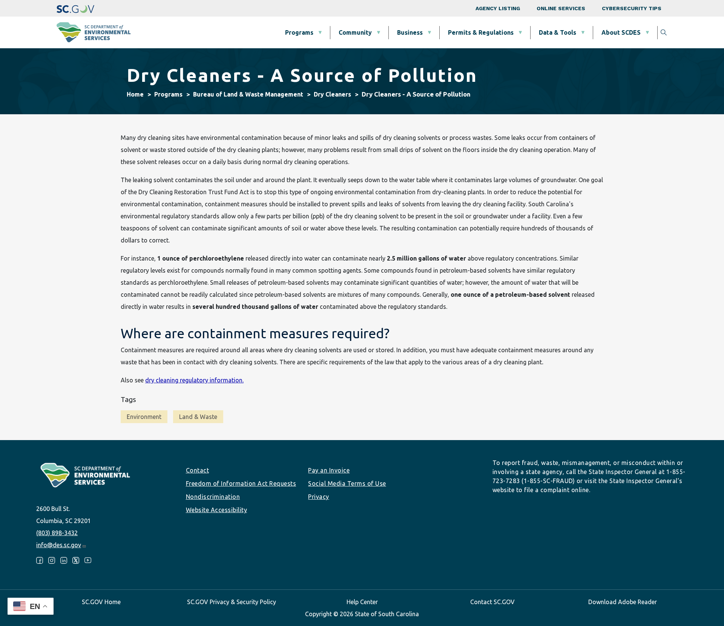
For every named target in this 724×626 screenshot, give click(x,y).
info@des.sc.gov (58, 545)
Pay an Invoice (329, 470)
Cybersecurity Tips (631, 8)
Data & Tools (557, 32)
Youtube (87, 560)
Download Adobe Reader (622, 601)
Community (355, 32)
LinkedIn (63, 560)
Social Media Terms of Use (347, 483)
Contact (197, 470)
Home (135, 94)
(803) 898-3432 (57, 532)
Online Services (561, 8)
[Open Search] (663, 32)
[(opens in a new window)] (75, 8)
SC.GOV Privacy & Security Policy (231, 601)
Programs (299, 32)
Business (410, 32)
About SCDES (621, 32)
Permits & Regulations (481, 32)
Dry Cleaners (332, 94)
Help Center (362, 601)
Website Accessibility (216, 509)
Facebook (39, 560)
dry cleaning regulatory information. (194, 380)
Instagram (51, 560)
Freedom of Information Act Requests (241, 483)
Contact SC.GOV (492, 601)
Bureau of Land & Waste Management (248, 94)
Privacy (318, 496)
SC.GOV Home (101, 601)
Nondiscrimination (213, 496)
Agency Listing (498, 8)
